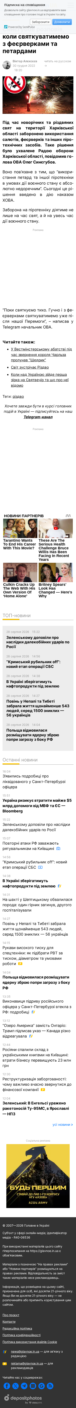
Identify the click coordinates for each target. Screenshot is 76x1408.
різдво (18, 396)
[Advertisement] (38, 268)
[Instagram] (33, 1386)
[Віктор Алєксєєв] (7, 68)
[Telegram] (24, 1386)
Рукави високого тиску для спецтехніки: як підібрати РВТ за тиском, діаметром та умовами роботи (33, 953)
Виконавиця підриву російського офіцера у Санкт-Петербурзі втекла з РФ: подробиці (37, 1004)
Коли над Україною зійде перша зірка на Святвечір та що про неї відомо (40, 380)
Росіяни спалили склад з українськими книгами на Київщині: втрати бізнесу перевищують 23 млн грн (37, 1055)
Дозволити (62, 22)
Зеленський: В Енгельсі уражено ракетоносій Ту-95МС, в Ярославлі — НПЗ (36, 1106)
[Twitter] (15, 1386)
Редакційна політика (17, 1328)
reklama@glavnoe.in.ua (27, 1363)
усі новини (61, 1124)
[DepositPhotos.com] (23, 1399)
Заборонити (40, 22)
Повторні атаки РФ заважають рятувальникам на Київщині (31, 843)
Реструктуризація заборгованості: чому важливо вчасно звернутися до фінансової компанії (37, 1082)
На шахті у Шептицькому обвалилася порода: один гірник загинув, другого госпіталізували (37, 902)
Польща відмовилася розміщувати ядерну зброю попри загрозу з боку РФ (36, 980)
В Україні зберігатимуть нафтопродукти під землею (29, 881)
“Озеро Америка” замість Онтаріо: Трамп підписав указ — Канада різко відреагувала (37, 1028)
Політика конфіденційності (22, 1335)
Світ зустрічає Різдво (30, 367)
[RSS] (50, 1386)
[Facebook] (7, 1386)
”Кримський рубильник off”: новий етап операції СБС (35, 862)
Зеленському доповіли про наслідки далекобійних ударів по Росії (36, 825)
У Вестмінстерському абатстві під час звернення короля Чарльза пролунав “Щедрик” (41, 354)
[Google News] (41, 1386)
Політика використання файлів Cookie (30, 1342)
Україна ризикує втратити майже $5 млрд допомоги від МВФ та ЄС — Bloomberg (37, 803)
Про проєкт (11, 1315)
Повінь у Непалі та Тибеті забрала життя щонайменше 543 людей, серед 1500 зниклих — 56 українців (35, 926)
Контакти (9, 1321)
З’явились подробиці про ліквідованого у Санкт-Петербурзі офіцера (34, 779)
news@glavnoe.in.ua (25, 1351)
